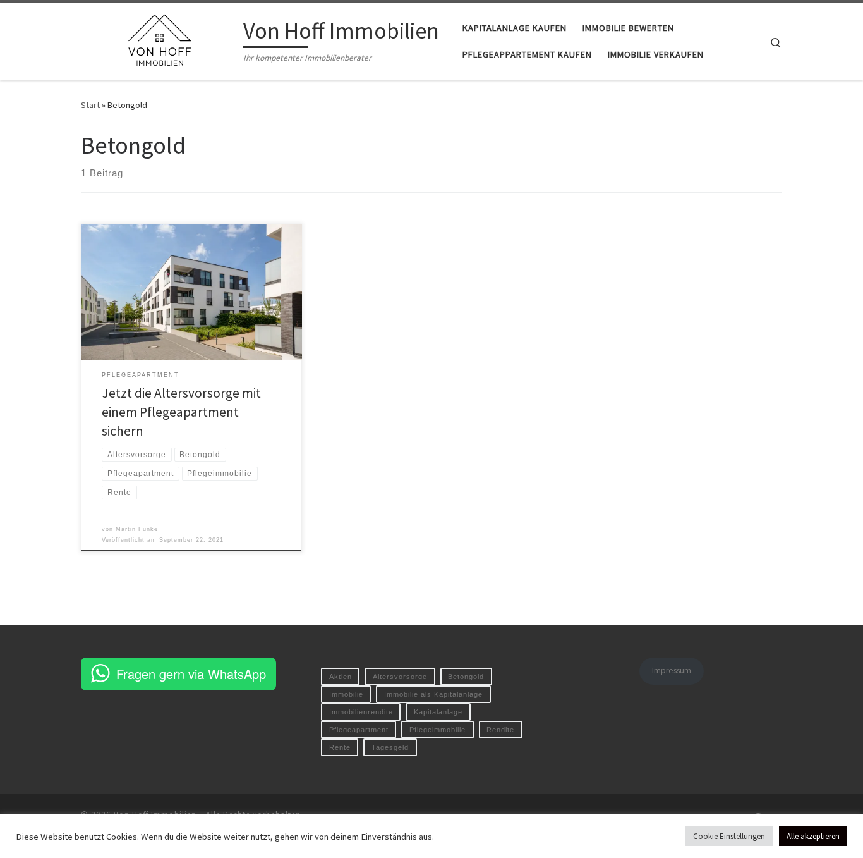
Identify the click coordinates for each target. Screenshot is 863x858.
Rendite (500, 729)
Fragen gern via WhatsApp (191, 674)
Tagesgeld (390, 747)
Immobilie (346, 694)
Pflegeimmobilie (437, 729)
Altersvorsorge (400, 676)
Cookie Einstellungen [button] (729, 836)
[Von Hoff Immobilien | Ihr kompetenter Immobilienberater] (160, 39)
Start (90, 105)
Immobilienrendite (361, 712)
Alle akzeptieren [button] (813, 836)
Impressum (671, 670)
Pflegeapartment (359, 729)
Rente (340, 747)
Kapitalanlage (438, 712)
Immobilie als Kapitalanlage (433, 694)
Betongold (466, 676)
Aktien (340, 676)
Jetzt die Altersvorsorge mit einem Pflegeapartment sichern (181, 411)
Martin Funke (137, 529)
